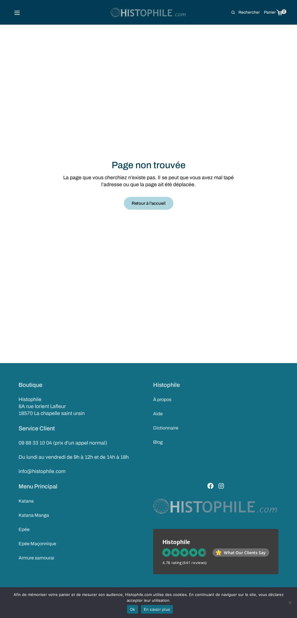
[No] (290, 603)
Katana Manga (34, 515)
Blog (158, 442)
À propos (162, 399)
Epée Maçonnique (37, 543)
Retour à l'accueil (149, 203)
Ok (132, 609)
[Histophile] (149, 12)
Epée (24, 529)
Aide (158, 413)
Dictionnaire (165, 427)
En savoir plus (157, 609)
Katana (26, 501)
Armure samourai (36, 557)
